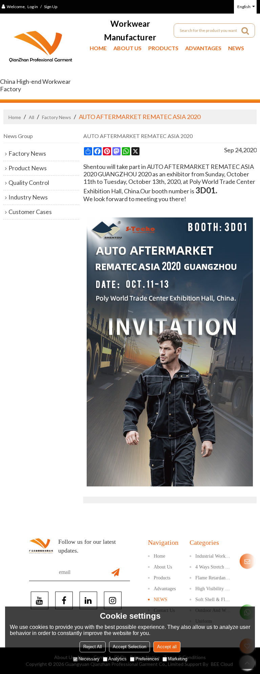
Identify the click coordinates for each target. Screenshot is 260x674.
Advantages (203, 48)
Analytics (117, 658)
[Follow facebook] (64, 600)
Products (163, 48)
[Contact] (247, 561)
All (31, 117)
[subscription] (115, 572)
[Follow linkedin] (88, 600)
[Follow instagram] (113, 600)
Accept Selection (129, 646)
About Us (127, 48)
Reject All (92, 646)
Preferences (147, 658)
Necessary (89, 658)
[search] (245, 30)
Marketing (177, 658)
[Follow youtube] (39, 600)
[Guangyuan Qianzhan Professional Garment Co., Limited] (40, 49)
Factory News (56, 117)
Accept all (167, 646)
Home (98, 48)
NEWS (236, 48)
